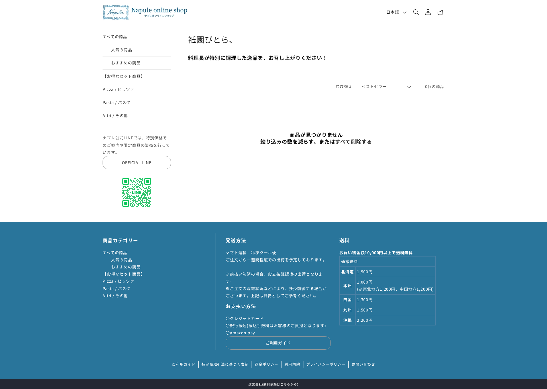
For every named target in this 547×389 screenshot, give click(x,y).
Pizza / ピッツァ (118, 89)
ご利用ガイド (278, 343)
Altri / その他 (115, 115)
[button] (416, 12)
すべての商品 (115, 36)
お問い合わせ (363, 364)
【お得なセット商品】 (124, 76)
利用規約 (292, 364)
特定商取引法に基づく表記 (225, 364)
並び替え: (345, 86)
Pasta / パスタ (116, 102)
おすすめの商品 (122, 63)
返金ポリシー (266, 364)
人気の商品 (117, 49)
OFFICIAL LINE (137, 162)
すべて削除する (353, 141)
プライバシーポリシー (326, 364)
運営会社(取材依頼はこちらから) (273, 384)
